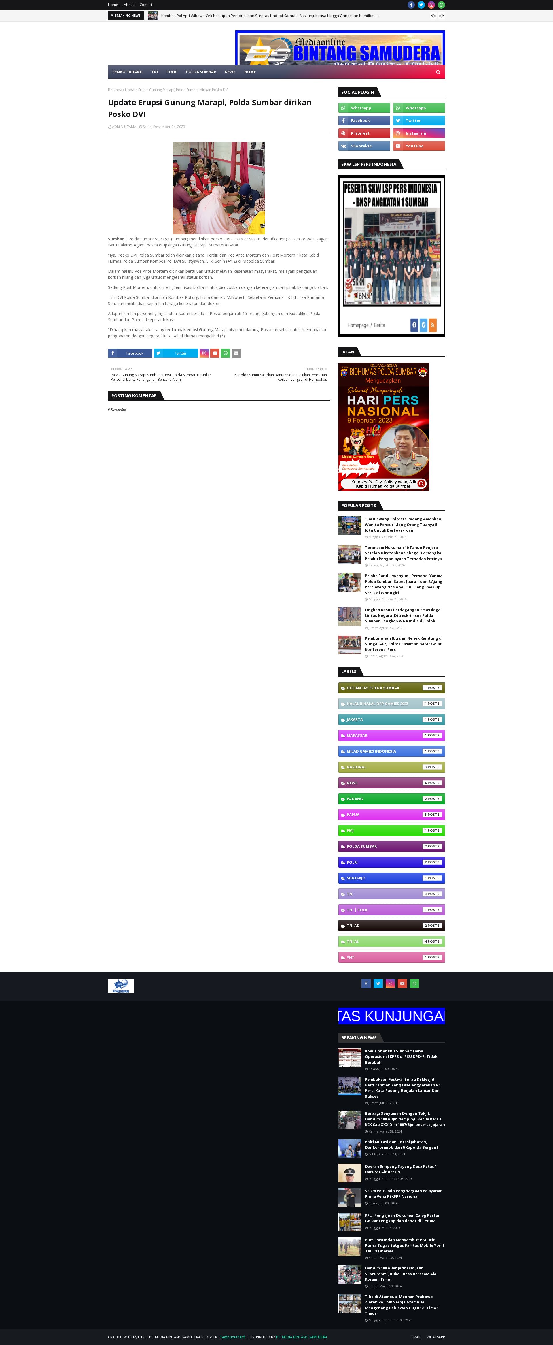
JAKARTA (387, 719)
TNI (387, 893)
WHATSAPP (436, 1337)
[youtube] (419, 146)
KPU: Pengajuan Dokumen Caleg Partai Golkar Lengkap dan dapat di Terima (402, 1218)
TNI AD (387, 925)
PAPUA (387, 814)
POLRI (387, 862)
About (129, 4)
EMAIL (416, 1337)
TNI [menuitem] (154, 71)
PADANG (387, 798)
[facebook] (411, 5)
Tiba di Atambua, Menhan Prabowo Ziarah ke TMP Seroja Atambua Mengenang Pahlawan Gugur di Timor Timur (401, 1305)
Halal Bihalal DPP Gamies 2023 (387, 703)
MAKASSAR (387, 735)
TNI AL (387, 941)
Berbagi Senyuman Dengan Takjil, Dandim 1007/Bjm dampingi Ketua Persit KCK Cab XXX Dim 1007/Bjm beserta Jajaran (405, 1119)
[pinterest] (364, 133)
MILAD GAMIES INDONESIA (387, 751)
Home (113, 4)
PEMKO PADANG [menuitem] (127, 71)
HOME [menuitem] (250, 71)
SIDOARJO (387, 878)
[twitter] (421, 5)
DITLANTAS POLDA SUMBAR (387, 687)
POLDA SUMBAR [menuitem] (201, 71)
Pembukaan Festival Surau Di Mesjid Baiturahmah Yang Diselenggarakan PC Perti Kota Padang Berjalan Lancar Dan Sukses (403, 1088)
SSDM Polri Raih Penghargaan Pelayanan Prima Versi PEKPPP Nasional (404, 1193)
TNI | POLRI (387, 909)
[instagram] (431, 5)
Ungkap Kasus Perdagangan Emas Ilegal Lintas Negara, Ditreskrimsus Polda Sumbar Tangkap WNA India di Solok (403, 615)
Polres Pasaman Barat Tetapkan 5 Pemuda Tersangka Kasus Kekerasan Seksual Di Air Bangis (243, 15)
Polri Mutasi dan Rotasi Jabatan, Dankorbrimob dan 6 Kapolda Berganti (402, 1144)
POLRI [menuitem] (171, 71)
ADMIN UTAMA (124, 126)
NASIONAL (387, 767)
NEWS (387, 782)
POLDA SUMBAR (387, 846)
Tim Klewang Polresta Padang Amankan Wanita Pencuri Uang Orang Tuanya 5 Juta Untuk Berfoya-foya (403, 524)
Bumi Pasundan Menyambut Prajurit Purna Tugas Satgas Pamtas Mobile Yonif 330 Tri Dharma (405, 1245)
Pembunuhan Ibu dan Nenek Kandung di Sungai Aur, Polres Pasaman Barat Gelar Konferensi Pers (404, 644)
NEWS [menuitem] (230, 71)
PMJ (387, 830)
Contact (146, 4)
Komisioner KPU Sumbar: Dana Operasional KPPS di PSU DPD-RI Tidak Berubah (401, 1056)
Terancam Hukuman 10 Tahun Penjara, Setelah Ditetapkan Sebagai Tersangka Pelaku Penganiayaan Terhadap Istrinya (403, 553)
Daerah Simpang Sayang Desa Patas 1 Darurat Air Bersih (401, 1169)
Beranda (115, 89)
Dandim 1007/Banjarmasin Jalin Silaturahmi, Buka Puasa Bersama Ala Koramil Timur (400, 1273)
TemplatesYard (232, 1337)
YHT (387, 957)
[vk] (364, 146)
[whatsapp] (441, 5)
